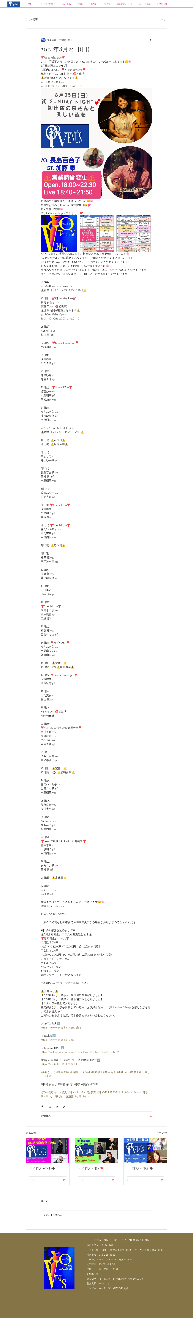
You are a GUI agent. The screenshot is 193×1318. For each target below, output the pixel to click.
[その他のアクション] (150, 40)
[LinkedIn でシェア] (56, 1106)
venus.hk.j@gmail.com (119, 1259)
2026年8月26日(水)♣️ (42, 1168)
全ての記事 (32, 19)
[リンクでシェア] (64, 1106)
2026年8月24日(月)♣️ (140, 1168)
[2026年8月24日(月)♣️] (145, 1150)
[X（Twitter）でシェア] (49, 1106)
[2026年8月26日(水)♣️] (47, 1150)
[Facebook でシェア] (42, 1106)
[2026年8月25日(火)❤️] (96, 1150)
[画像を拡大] (59, 233)
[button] (163, 19)
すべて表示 (162, 1132)
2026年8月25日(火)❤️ (91, 1168)
